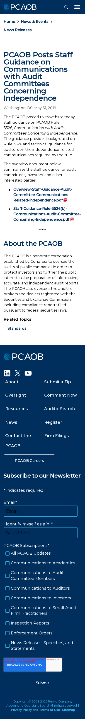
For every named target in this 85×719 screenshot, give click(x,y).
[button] (66, 7)
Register (53, 422)
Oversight (15, 395)
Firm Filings (56, 435)
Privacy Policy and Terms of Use (35, 710)
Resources (16, 408)
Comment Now (60, 395)
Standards (17, 328)
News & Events (35, 21)
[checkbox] (42, 601)
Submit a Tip (57, 381)
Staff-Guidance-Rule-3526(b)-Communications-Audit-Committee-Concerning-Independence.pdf (47, 214)
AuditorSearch (59, 408)
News (11, 422)
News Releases (18, 30)
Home (9, 21)
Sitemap (68, 710)
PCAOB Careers (29, 461)
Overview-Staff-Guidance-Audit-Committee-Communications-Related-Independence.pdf (42, 194)
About (12, 381)
